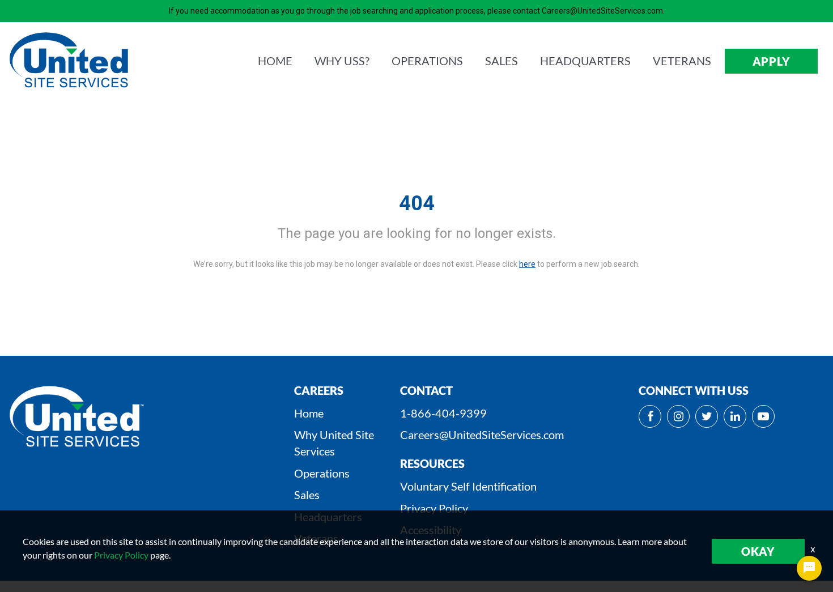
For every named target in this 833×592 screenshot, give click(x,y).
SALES (501, 60)
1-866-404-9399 (443, 413)
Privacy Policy (434, 508)
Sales (307, 494)
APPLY (771, 61)
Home (309, 413)
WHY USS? (341, 60)
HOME (275, 60)
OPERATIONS (427, 60)
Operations (322, 473)
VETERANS (682, 60)
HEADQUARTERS (585, 60)
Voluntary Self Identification (468, 486)
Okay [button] (758, 551)
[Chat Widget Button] (809, 568)
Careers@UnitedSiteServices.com (482, 434)
